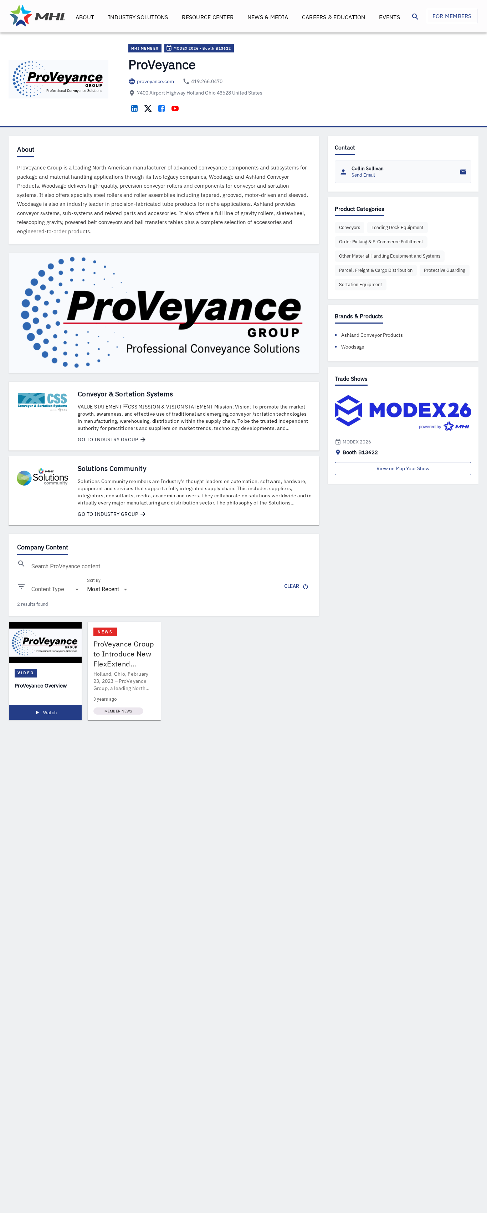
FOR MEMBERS (452, 16)
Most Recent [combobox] (103, 589)
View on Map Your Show (403, 468)
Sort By (94, 580)
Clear (291, 586)
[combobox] (56, 589)
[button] (349, 227)
